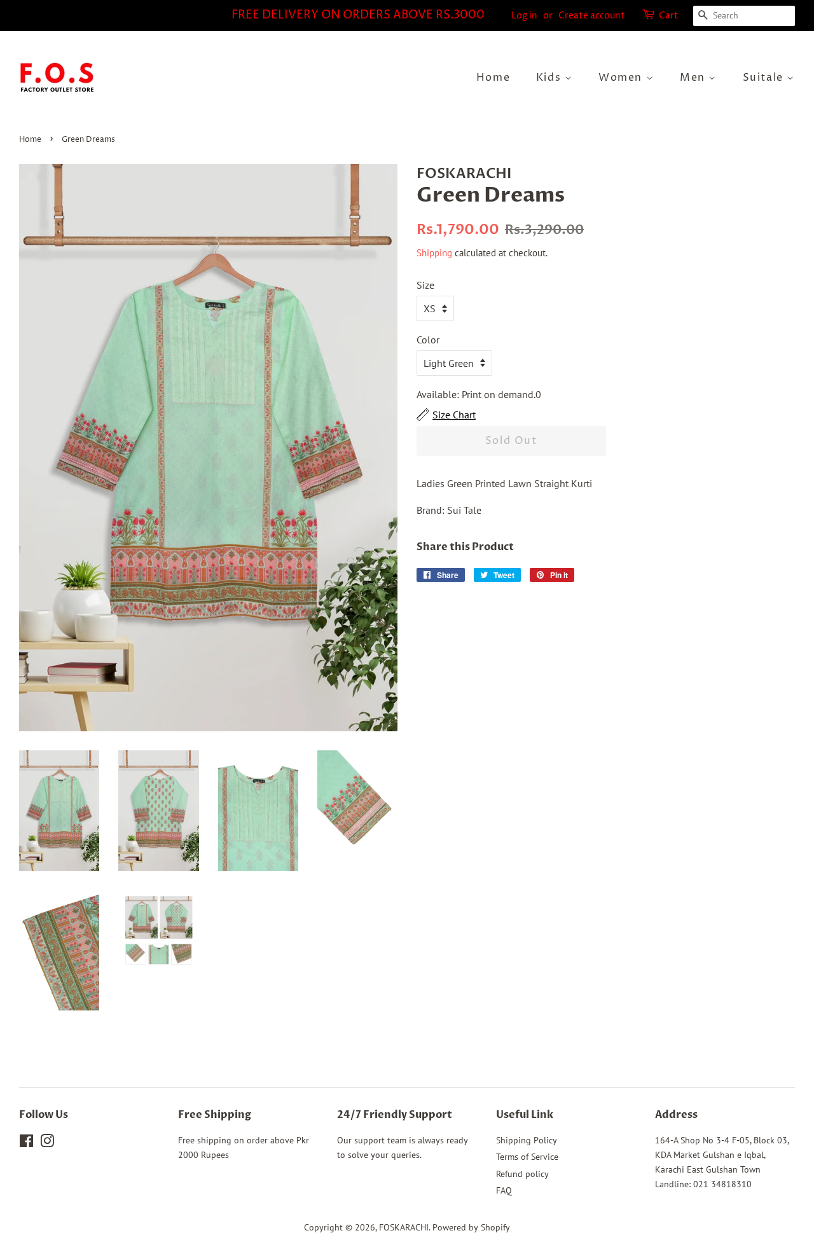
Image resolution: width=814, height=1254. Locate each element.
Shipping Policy (526, 1140)
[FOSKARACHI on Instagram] (47, 1143)
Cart (669, 16)
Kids (550, 78)
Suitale (765, 78)
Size (425, 285)
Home (493, 78)
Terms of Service (527, 1156)
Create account (591, 16)
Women (622, 78)
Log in (524, 16)
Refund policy (522, 1174)
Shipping (434, 253)
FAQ (504, 1190)
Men (694, 78)
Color (428, 339)
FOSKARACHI (404, 1227)
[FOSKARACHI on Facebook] (26, 1143)
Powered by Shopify (471, 1227)
